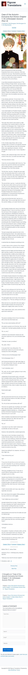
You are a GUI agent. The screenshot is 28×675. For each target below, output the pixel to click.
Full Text (14, 27)
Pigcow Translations (14, 4)
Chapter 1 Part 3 (7, 31)
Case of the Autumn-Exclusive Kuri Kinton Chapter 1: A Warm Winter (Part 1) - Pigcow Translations (13, 597)
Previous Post (14, 565)
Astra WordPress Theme (14, 670)
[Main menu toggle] (25, 3)
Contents (14, 31)
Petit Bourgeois (12, 23)
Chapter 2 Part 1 (21, 31)
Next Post (14, 568)
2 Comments (5, 23)
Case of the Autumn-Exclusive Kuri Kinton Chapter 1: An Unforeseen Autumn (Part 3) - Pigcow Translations (14, 587)
